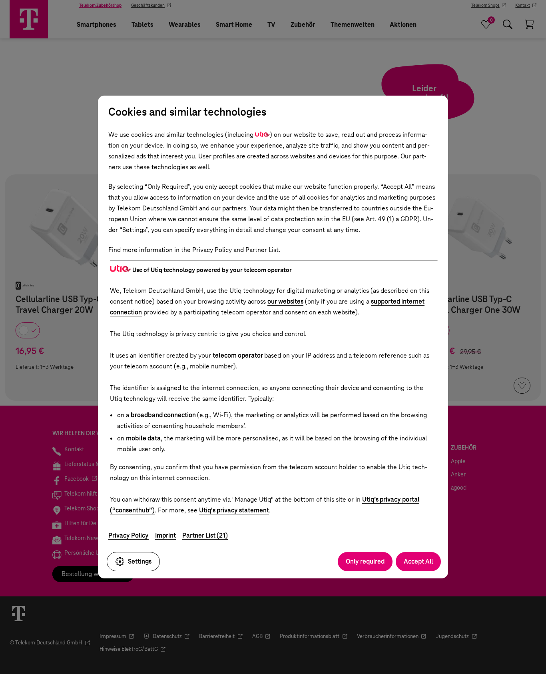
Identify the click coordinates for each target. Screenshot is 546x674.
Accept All (418, 561)
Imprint (165, 535)
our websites (285, 301)
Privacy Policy (128, 535)
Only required (365, 561)
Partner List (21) (205, 535)
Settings (139, 561)
